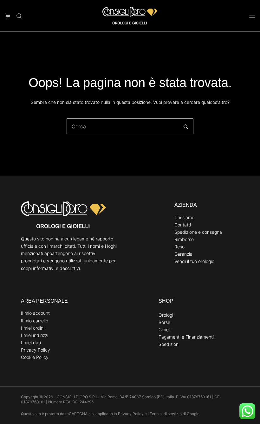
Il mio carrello (34, 320)
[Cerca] (19, 15)
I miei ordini (32, 328)
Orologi (166, 315)
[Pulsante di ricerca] (185, 126)
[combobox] (122, 126)
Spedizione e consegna (198, 232)
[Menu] (252, 16)
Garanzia (183, 254)
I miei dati (31, 342)
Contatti (182, 224)
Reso (179, 246)
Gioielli (165, 329)
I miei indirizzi (34, 335)
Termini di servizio (166, 413)
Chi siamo (184, 217)
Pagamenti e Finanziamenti (186, 337)
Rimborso (184, 239)
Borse (164, 322)
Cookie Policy (35, 357)
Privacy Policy (35, 350)
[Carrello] (7, 15)
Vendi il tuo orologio (194, 261)
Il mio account (35, 313)
